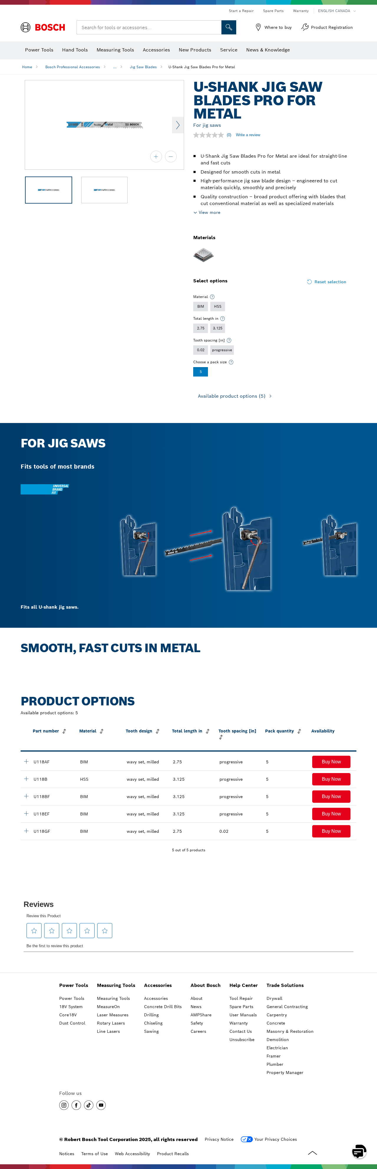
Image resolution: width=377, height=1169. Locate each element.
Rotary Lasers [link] (111, 1023)
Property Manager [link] (285, 1072)
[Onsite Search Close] (216, 27)
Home (27, 67)
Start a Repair (241, 11)
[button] (331, 762)
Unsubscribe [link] (241, 1039)
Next (178, 125)
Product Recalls (173, 1153)
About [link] (196, 998)
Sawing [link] (151, 1031)
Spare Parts (273, 11)
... (115, 67)
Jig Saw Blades (143, 67)
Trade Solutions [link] (285, 985)
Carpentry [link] (277, 1015)
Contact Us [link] (240, 1031)
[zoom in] (156, 156)
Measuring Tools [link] (116, 985)
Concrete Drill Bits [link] (163, 1006)
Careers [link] (198, 1031)
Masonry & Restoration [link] (290, 1031)
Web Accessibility (132, 1153)
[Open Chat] (359, 1151)
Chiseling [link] (153, 1023)
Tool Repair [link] (241, 998)
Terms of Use (94, 1153)
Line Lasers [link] (108, 1031)
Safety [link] (197, 1023)
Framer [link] (274, 1056)
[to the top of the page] (368, 1134)
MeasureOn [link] (108, 1006)
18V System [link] (71, 1006)
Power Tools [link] (73, 985)
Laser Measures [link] (112, 1015)
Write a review (248, 135)
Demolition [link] (278, 1039)
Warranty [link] (238, 1023)
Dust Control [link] (72, 1023)
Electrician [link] (277, 1047)
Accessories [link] (158, 985)
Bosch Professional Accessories (72, 67)
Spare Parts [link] (241, 1006)
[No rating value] (210, 135)
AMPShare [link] (201, 1015)
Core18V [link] (68, 1015)
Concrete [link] (276, 1023)
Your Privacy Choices (275, 1139)
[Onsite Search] (228, 27)
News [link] (196, 1006)
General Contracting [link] (287, 1006)
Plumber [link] (275, 1064)
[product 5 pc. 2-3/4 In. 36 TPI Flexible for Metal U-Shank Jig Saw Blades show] (26, 830)
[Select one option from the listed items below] (212, 296)
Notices (66, 1153)
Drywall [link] (274, 998)
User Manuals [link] (243, 1015)
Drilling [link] (151, 1015)
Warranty (301, 11)
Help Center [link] (243, 985)
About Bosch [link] (206, 985)
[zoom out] (171, 156)
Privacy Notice (219, 1139)
